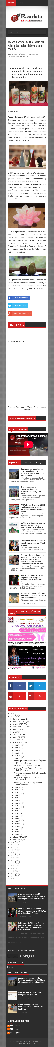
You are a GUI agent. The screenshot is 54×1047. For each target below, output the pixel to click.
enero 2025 (17, 839)
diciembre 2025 (19, 719)
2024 (13, 842)
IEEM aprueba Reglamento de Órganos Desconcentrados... (30, 762)
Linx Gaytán (15, 1033)
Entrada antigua (40, 407)
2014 (13, 868)
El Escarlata (15, 1026)
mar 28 (18, 750)
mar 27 (18, 753)
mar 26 (18, 756)
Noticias (26, 56)
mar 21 (18, 792)
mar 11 (18, 813)
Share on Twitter (19, 306)
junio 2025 (17, 735)
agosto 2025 (18, 729)
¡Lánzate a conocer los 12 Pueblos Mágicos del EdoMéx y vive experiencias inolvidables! (31, 896)
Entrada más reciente (16, 407)
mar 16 (18, 800)
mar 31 (18, 745)
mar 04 (18, 829)
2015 (13, 866)
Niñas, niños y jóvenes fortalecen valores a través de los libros (30, 1007)
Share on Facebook (21, 298)
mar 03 (18, 832)
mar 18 (18, 798)
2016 (13, 863)
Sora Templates (25, 1041)
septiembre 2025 (20, 727)
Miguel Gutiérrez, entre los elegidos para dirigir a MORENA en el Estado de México (32, 911)
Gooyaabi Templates (27, 1043)
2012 (13, 873)
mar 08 (18, 819)
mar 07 (18, 821)
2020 (13, 853)
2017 (13, 860)
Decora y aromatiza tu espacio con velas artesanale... (28, 783)
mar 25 (18, 758)
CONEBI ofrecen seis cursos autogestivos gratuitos (30, 993)
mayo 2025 (17, 737)
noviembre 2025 (19, 721)
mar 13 (18, 808)
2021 (13, 850)
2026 (13, 714)
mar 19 (18, 795)
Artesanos (34, 54)
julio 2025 (17, 732)
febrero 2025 (18, 837)
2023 (13, 845)
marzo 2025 (18, 742)
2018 (13, 858)
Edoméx (19, 56)
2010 (13, 879)
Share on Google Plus (22, 313)
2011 (13, 876)
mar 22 (18, 790)
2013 (13, 871)
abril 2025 (17, 740)
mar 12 (18, 811)
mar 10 (18, 816)
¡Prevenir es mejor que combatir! (27, 765)
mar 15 (18, 803)
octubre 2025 (18, 724)
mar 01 (18, 834)
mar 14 (18, 805)
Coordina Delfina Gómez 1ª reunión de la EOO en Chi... (29, 769)
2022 (13, 847)
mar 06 (18, 824)
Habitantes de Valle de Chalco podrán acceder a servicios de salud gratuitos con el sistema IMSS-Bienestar (31, 926)
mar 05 (18, 826)
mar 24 (18, 787)
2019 (13, 855)
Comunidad (11, 56)
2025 (13, 716)
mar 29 (18, 748)
